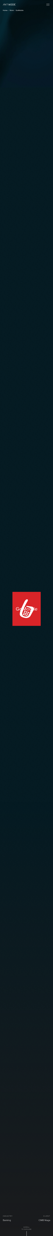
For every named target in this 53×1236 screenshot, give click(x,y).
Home (5, 10)
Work (12, 10)
